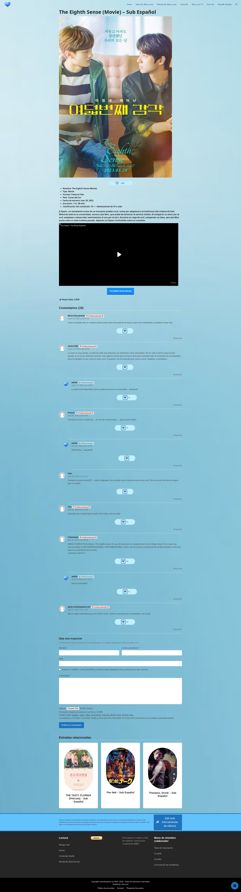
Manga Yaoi (64, 845)
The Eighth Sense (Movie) (120, 291)
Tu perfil (157, 854)
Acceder (158, 859)
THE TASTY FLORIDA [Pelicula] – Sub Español (78, 798)
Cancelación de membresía (166, 865)
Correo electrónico (130, 648)
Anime (62, 850)
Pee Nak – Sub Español (120, 792)
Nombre (63, 648)
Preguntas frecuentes (135, 888)
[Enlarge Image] (115, 97)
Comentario (65, 676)
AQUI (136, 844)
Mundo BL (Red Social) (69, 862)
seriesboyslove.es (106, 882)
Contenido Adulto (66, 856)
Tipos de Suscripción (163, 848)
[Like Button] (117, 183)
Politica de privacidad (106, 888)
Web (61, 659)
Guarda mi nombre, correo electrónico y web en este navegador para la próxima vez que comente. (105, 669)
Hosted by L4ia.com (120, 884)
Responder (177, 338)
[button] (236, 4)
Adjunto (62, 708)
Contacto (120, 888)
